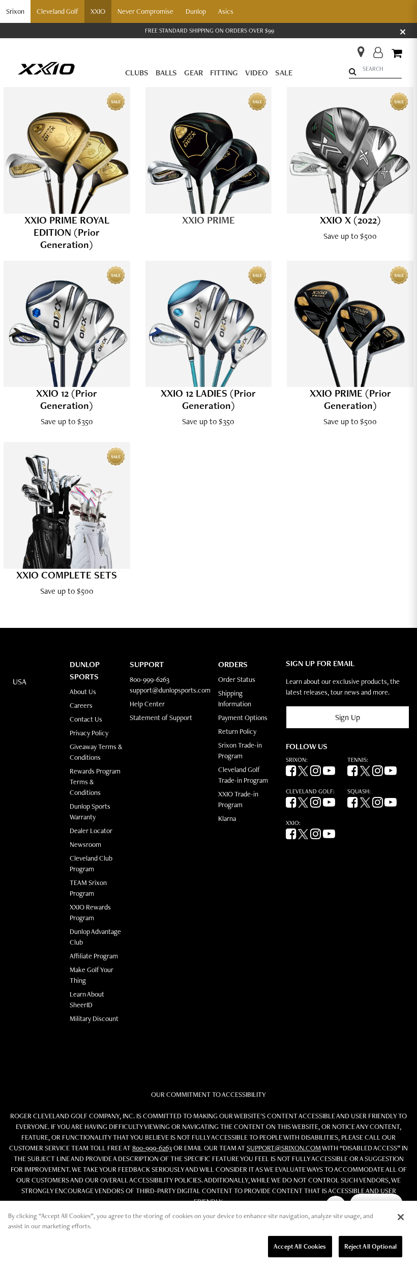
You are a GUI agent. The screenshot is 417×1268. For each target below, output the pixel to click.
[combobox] (375, 69)
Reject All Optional (370, 1246)
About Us (83, 691)
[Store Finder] (357, 49)
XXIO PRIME (208, 220)
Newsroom (85, 844)
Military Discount (94, 1018)
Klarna (227, 818)
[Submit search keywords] (352, 71)
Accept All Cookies (300, 1246)
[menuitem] (137, 73)
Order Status (236, 679)
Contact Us (86, 719)
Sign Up (347, 717)
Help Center (147, 703)
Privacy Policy (89, 732)
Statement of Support (161, 717)
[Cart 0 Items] (397, 54)
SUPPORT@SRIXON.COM (284, 1147)
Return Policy (237, 731)
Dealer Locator (91, 830)
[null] (46, 67)
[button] (15, 11)
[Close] (401, 1217)
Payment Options (242, 717)
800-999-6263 (149, 679)
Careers (81, 705)
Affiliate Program (94, 955)
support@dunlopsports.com (170, 690)
